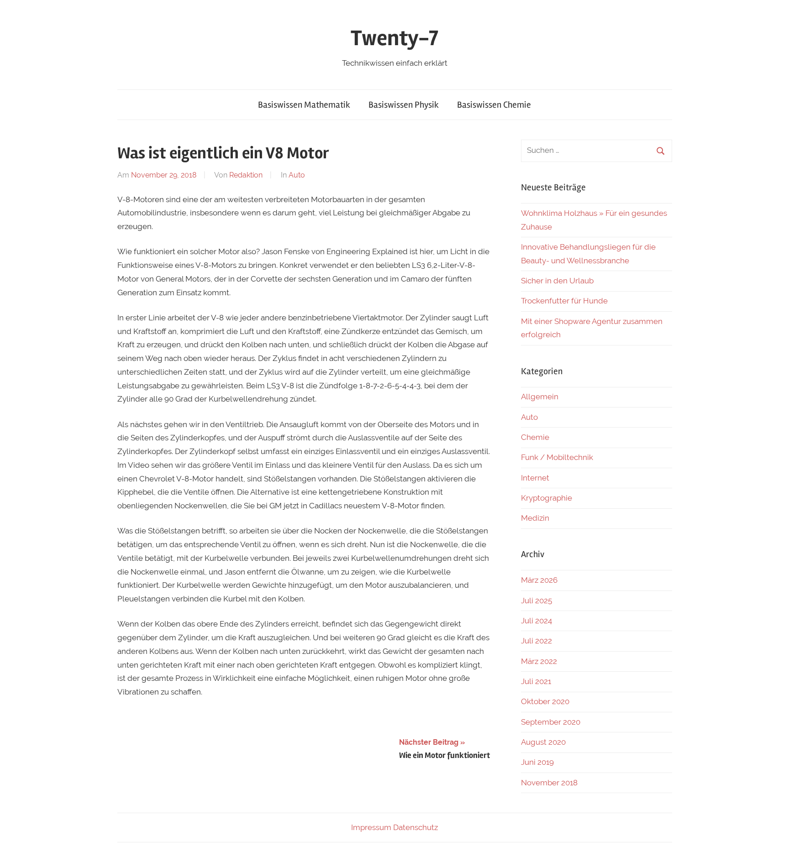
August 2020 (543, 742)
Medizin (535, 517)
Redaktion (246, 175)
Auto (297, 175)
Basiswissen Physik (403, 104)
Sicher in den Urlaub (557, 280)
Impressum (371, 827)
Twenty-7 (394, 38)
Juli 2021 (536, 681)
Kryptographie (546, 497)
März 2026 (539, 580)
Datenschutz (415, 827)
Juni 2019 (537, 762)
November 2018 (549, 782)
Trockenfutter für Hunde (564, 300)
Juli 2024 (536, 620)
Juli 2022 (536, 640)
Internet (535, 477)
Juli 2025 (536, 600)
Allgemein (539, 396)
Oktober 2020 (545, 701)
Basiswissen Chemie (494, 104)
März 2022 (539, 661)
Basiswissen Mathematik (304, 104)
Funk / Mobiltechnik (557, 457)
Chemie (535, 437)
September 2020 (550, 721)
